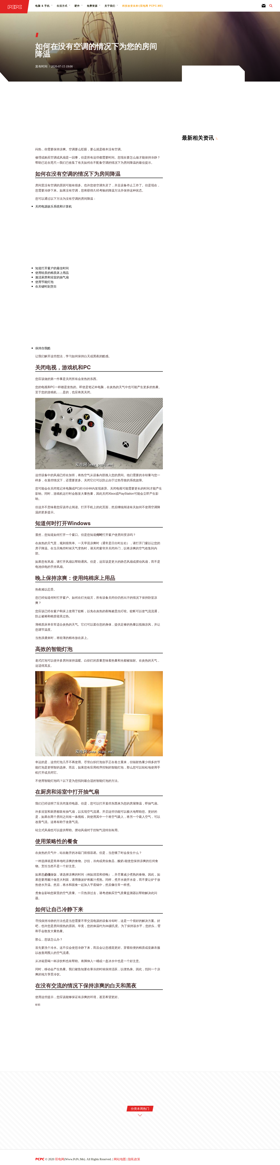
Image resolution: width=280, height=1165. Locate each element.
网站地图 (120, 1159)
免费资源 (92, 5)
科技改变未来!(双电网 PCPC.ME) (142, 5)
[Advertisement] (99, 116)
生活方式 (62, 5)
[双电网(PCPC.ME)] (14, 6)
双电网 (59, 1159)
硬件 (77, 5)
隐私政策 (134, 1159)
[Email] (264, 6)
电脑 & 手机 (42, 5)
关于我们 (110, 5)
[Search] (269, 5)
